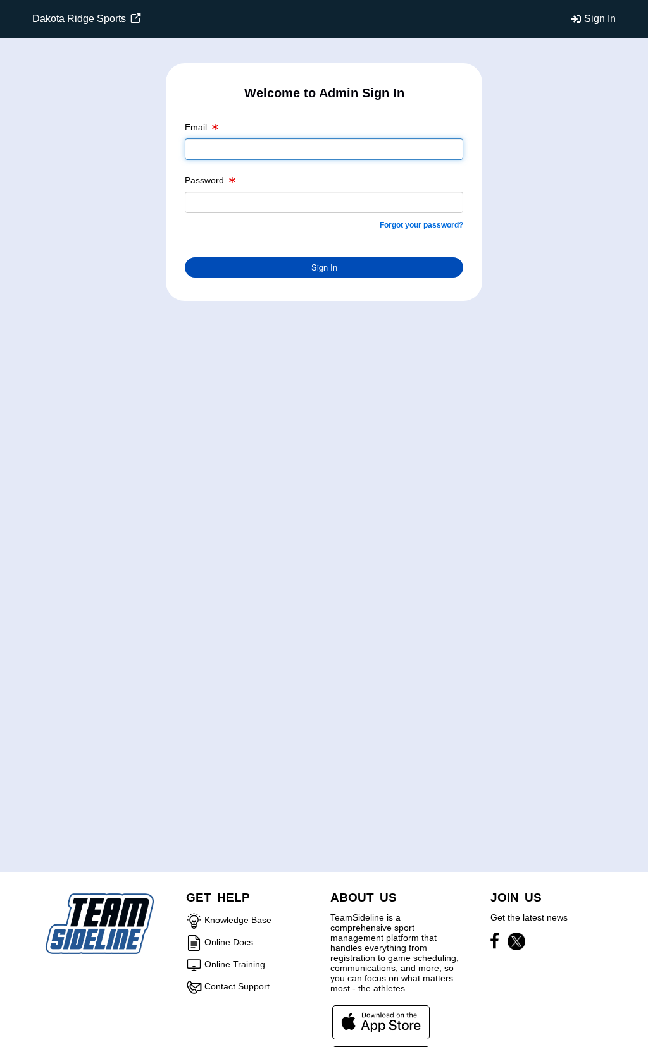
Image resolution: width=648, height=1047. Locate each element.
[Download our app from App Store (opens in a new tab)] (380, 1022)
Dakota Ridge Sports (80, 18)
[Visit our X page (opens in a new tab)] (516, 943)
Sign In (600, 18)
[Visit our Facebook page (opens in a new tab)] (497, 943)
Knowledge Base (237, 920)
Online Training (234, 964)
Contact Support (237, 986)
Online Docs (228, 942)
